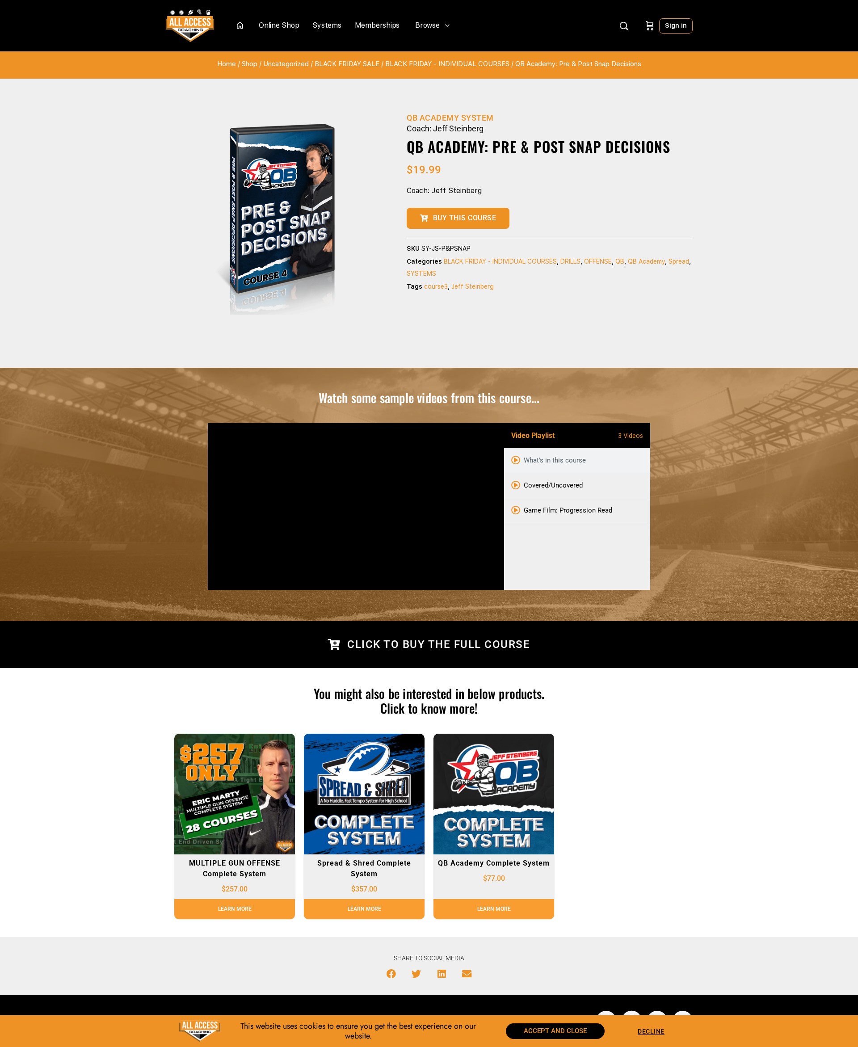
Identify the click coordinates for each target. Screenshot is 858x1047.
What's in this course (555, 460)
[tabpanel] (356, 506)
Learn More (235, 909)
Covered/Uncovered (553, 485)
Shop (249, 64)
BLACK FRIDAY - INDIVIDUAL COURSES (447, 64)
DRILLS (570, 261)
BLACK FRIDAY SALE (347, 64)
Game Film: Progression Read (568, 510)
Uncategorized (286, 64)
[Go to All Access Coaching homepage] (189, 24)
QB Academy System (450, 117)
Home (226, 64)
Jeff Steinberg (472, 286)
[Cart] (650, 25)
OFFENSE (598, 261)
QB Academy (646, 261)
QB (619, 261)
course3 (436, 286)
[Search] (624, 26)
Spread (679, 261)
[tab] (577, 460)
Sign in (676, 25)
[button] (391, 974)
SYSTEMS (421, 273)
